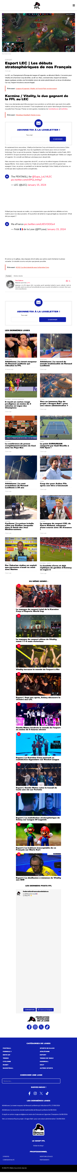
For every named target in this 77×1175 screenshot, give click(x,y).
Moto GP (6, 1055)
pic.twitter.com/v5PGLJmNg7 (26, 179)
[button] (73, 5)
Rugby (5, 1065)
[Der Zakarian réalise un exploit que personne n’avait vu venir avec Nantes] (21, 549)
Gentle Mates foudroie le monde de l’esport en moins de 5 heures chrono (38, 728)
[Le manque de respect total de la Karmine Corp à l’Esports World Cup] (38, 596)
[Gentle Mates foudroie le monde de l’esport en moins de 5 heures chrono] (38, 714)
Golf (42, 1065)
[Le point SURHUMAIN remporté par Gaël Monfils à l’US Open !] (56, 428)
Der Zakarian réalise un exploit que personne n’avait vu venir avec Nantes (21, 567)
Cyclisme (7, 521)
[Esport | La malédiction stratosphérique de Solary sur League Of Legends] (38, 804)
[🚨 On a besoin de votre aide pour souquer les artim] (38, 911)
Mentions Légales (46, 1156)
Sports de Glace (47, 1048)
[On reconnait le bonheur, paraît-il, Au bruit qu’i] (38, 939)
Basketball (8, 1068)
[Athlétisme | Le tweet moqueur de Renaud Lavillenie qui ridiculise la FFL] (21, 346)
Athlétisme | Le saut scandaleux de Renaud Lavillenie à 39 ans (16, 485)
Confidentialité (8, 1160)
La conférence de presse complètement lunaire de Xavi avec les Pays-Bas (20, 446)
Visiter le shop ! (38, 1146)
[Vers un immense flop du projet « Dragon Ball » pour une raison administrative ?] (56, 385)
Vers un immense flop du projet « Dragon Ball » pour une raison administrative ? (54, 403)
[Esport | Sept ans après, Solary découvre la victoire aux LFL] (38, 684)
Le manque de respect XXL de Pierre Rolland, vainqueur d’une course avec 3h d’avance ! (56, 526)
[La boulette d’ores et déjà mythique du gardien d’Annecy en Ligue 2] (56, 549)
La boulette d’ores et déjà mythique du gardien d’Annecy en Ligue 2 (56, 567)
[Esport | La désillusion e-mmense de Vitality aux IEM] (38, 864)
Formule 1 (7, 1051)
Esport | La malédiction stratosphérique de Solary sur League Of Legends (38, 819)
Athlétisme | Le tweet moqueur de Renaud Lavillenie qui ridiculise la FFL (21, 363)
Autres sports (46, 1068)
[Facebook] (67, 281)
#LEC (49, 176)
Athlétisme (8, 359)
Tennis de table (46, 1058)
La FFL (28, 282)
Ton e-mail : (29, 135)
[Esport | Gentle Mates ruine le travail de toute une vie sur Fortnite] (38, 774)
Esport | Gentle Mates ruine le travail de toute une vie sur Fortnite (36, 789)
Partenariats (44, 1160)
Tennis (42, 441)
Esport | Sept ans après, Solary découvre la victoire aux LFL (38, 698)
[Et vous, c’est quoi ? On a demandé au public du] (38, 993)
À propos (8, 276)
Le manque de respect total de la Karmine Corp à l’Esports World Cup (37, 610)
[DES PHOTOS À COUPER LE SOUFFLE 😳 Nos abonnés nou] (38, 966)
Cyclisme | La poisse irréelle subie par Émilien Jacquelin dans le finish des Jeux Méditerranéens (19, 526)
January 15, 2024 (37, 184)
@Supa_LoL (38, 176)
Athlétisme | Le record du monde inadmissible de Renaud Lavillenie (56, 363)
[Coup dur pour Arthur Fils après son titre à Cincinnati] (56, 468)
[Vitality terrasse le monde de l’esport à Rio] (38, 656)
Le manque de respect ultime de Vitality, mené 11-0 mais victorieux (36, 640)
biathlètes (64, 109)
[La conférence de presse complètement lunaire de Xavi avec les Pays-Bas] (21, 428)
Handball (44, 1061)
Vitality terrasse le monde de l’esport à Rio (38, 669)
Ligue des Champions (18, 399)
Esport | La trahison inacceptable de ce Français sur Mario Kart (36, 849)
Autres (42, 399)
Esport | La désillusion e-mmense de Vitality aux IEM (38, 879)
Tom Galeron (19, 280)
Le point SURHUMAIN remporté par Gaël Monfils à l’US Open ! (54, 446)
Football (8, 399)
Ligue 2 (49, 563)
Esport (8, 60)
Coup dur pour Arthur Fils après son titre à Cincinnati (54, 484)
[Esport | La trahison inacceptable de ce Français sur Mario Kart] (38, 834)
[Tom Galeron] (10, 284)
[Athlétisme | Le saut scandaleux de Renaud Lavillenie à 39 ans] (21, 468)
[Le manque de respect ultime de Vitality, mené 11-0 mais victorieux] (38, 626)
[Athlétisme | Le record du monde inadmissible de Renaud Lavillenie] (56, 346)
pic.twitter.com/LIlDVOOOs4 (39, 224)
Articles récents (18, 276)
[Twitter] (69, 281)
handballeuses (54, 109)
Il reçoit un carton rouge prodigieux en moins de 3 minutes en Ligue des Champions (18, 405)
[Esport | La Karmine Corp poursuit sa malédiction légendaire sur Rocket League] (38, 744)
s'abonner (57, 139)
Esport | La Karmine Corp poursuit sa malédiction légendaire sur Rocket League (37, 758)
